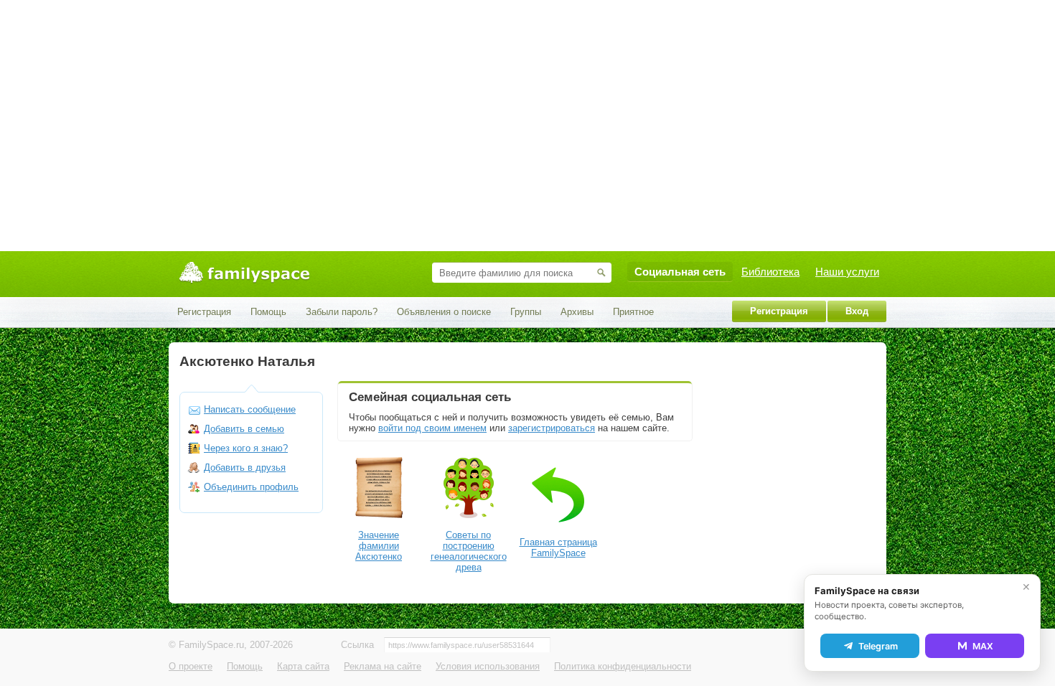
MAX (982, 646)
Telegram (878, 646)
